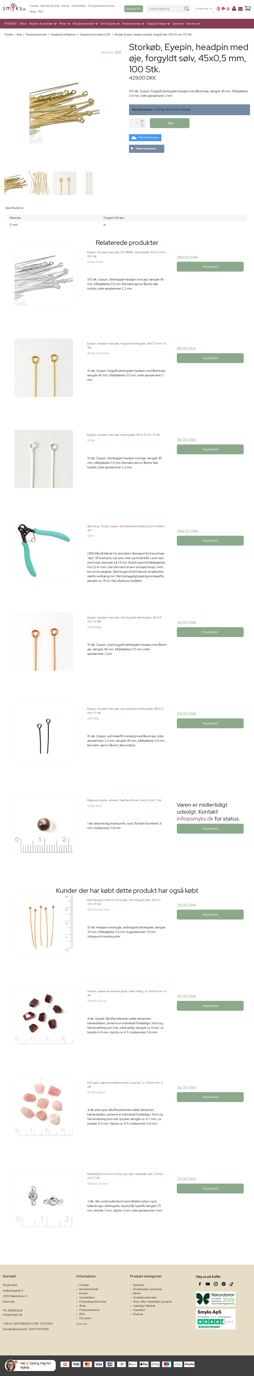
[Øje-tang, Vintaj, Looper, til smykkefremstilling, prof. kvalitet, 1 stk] (43, 560)
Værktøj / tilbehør (144, 1306)
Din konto (85, 1318)
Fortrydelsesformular (101, 6)
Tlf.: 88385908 (12, 1310)
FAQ (40, 11)
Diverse (138, 1314)
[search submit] (186, 8)
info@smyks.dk (195, 818)
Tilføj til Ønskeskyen (148, 137)
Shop (33, 11)
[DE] (223, 9)
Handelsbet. (79, 6)
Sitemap (81, 1324)
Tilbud (22, 23)
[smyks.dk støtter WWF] (216, 1298)
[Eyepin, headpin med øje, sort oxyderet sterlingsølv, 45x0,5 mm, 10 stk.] (43, 743)
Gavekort (178, 23)
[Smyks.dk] (14, 8)
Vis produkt (210, 266)
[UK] (228, 9)
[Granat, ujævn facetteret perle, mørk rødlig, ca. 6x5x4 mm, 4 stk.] (43, 1025)
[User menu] (234, 9)
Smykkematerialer (145, 1297)
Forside (34, 6)
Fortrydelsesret (89, 1310)
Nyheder (138, 1285)
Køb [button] (170, 123)
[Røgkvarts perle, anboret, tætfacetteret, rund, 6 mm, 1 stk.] (43, 834)
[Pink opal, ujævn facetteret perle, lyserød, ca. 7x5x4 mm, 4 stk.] (43, 1117)
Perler (137, 1293)
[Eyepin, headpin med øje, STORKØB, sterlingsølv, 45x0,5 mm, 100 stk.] (43, 286)
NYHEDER (10, 23)
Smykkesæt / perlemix (147, 1289)
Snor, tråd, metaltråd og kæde (152, 1301)
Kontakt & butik (50, 6)
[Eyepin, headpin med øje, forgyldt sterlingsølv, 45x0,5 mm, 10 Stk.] (43, 378)
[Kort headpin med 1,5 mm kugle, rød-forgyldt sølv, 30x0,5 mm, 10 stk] (43, 934)
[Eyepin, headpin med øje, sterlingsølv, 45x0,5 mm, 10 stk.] (43, 469)
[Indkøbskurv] (248, 8)
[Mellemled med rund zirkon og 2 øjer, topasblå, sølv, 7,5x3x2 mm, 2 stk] (43, 1208)
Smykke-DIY (133, 8)
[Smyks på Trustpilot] (216, 1319)
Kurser (66, 6)
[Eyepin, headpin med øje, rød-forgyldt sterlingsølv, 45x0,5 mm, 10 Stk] (43, 651)
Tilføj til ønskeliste (145, 148)
